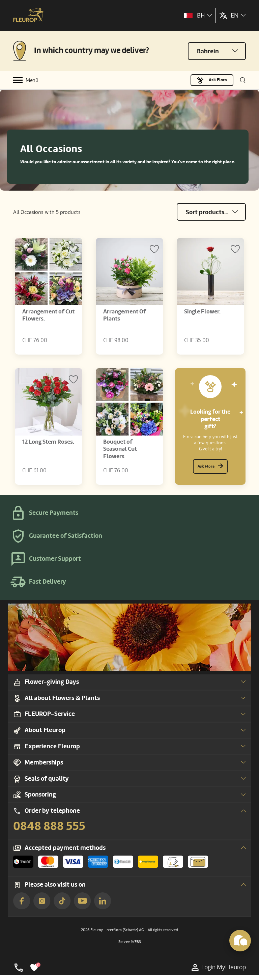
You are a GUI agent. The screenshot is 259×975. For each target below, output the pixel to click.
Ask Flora (218, 80)
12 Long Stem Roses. (48, 442)
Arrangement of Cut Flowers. (48, 315)
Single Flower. (202, 311)
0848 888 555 (49, 826)
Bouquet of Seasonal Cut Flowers (120, 449)
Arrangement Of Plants (124, 315)
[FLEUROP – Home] (28, 15)
